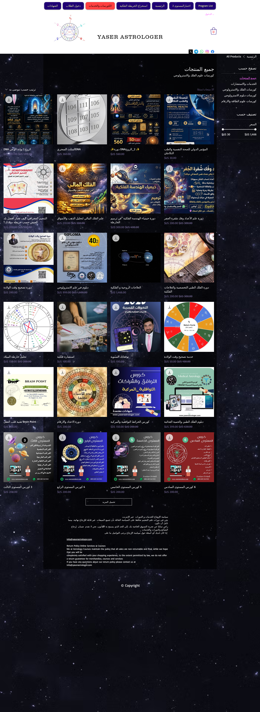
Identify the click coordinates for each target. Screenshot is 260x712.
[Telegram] (196, 51)
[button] (214, 30)
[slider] (223, 129)
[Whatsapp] (202, 51)
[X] (191, 51)
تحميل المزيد (108, 501)
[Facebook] (212, 51)
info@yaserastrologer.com (79, 539)
